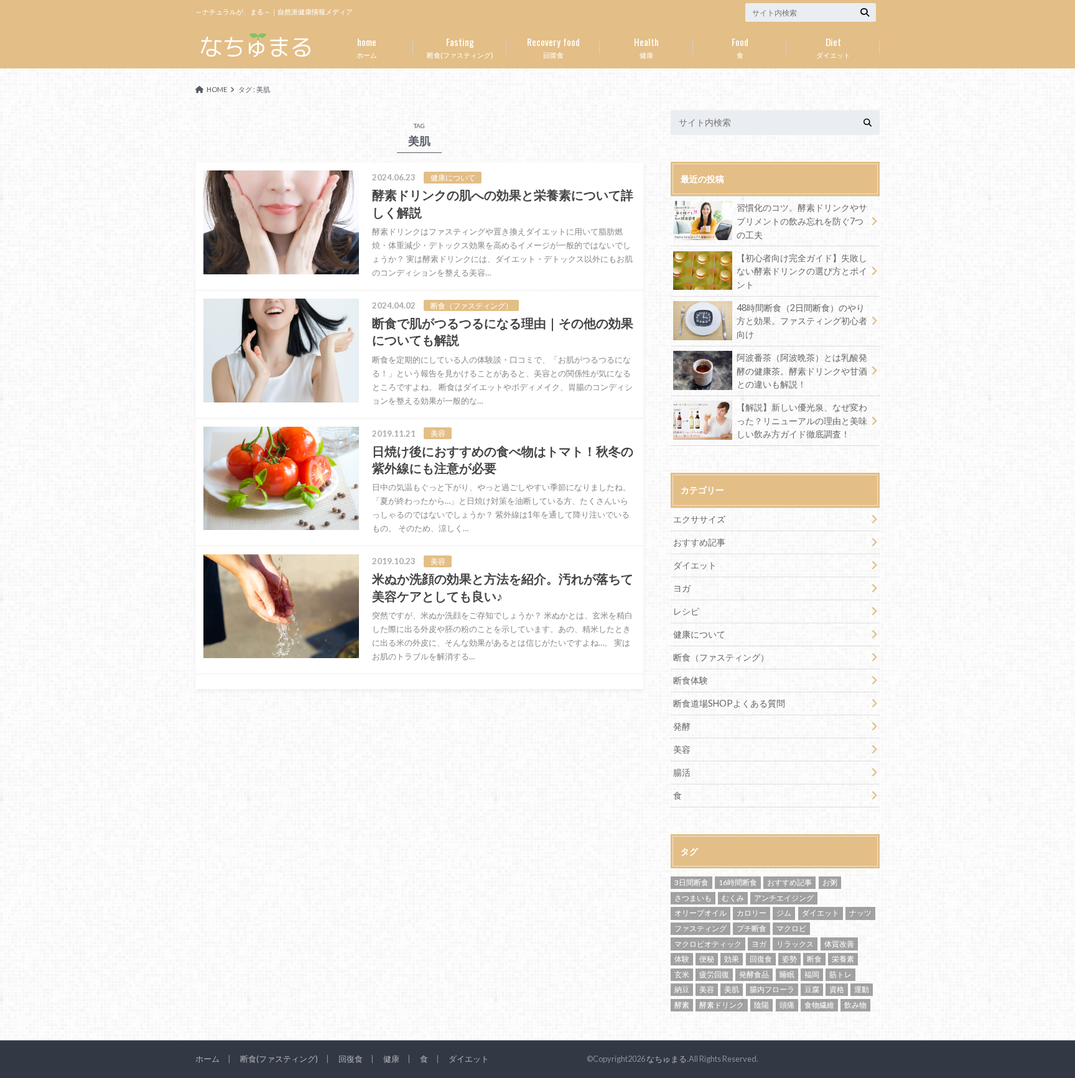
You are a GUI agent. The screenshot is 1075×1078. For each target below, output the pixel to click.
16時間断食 (738, 882)
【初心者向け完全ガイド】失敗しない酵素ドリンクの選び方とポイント (802, 271)
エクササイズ (699, 519)
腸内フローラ (772, 989)
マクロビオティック (708, 944)
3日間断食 (691, 882)
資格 (836, 989)
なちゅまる (666, 1059)
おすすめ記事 (699, 542)
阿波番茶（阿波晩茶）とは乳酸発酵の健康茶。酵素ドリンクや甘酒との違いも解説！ (802, 370)
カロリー (751, 913)
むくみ (733, 898)
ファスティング (700, 928)
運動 (861, 989)
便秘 (706, 959)
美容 (682, 749)
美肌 (731, 989)
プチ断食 (751, 928)
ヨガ (682, 588)
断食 (814, 959)
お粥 (829, 882)
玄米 (681, 974)
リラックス (795, 944)
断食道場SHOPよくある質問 (729, 703)
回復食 (553, 46)
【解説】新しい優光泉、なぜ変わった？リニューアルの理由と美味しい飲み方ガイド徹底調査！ (802, 420)
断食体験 (690, 680)
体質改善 (839, 944)
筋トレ (840, 974)
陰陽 (761, 1005)
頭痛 (786, 1005)
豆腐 (811, 989)
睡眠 (786, 974)
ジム (783, 913)
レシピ (686, 611)
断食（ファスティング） (721, 657)
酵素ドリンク (721, 1005)
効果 (731, 959)
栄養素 (843, 959)
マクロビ (791, 928)
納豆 (681, 989)
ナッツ (860, 913)
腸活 (682, 772)
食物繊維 (819, 1005)
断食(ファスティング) (460, 46)
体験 (681, 959)
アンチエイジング (784, 898)
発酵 (682, 726)
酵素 (681, 1005)
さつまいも (693, 898)
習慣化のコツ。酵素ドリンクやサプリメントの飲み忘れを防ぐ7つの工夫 (802, 220)
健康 (646, 46)
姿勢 (789, 959)
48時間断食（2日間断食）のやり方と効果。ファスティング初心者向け (802, 321)
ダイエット (833, 46)
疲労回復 (714, 974)
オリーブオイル (700, 913)
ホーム (366, 46)
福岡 (811, 974)
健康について (699, 634)
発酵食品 (754, 974)
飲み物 (855, 1005)
